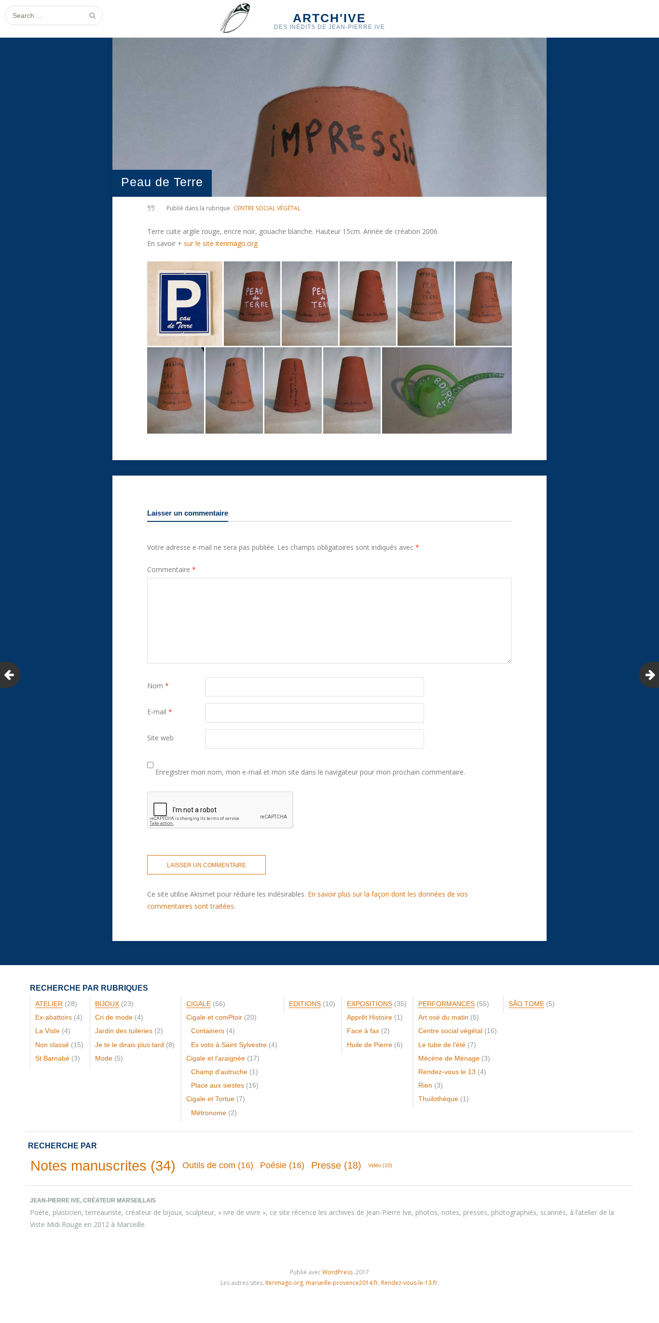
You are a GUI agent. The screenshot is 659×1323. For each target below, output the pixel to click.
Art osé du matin (443, 1017)
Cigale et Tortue (210, 1099)
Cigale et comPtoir (214, 1017)
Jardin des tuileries (123, 1031)
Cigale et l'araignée (215, 1058)
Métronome (208, 1113)
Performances (446, 1004)
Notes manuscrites (103, 1165)
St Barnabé (52, 1058)
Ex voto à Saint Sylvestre (229, 1045)
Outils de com (217, 1165)
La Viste (47, 1031)
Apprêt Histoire (369, 1017)
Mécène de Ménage (449, 1058)
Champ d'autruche (219, 1072)
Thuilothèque (438, 1099)
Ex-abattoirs (53, 1017)
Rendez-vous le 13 (447, 1072)
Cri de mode (114, 1017)
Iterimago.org (284, 1283)
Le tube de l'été (442, 1045)
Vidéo (380, 1165)
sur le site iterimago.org (221, 243)
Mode (103, 1058)
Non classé (52, 1045)
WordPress (337, 1272)
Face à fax (363, 1031)
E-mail (159, 711)
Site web (160, 737)
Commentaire (171, 569)
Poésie (282, 1165)
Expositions (369, 1004)
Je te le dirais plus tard (129, 1045)
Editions (305, 1004)
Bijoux (107, 1004)
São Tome (526, 1004)
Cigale (198, 1004)
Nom (158, 685)
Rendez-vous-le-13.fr (409, 1283)
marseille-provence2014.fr (342, 1283)
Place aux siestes (217, 1085)
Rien (425, 1085)
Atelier (49, 1004)
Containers (207, 1031)
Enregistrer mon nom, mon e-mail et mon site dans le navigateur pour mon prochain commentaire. (310, 772)
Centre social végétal (267, 208)
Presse (336, 1165)
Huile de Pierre (369, 1045)
